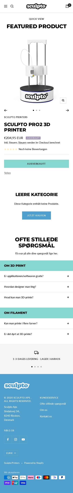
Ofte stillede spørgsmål (53, 403)
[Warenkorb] (67, 6)
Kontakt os (46, 416)
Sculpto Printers (16, 117)
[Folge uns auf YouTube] (23, 439)
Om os (43, 409)
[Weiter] (67, 110)
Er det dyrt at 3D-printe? (18, 333)
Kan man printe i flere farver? (20, 323)
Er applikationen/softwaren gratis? (23, 276)
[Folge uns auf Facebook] (8, 439)
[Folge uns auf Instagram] (15, 439)
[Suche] (12, 6)
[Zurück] (5, 110)
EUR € (9, 453)
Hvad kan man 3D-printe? (18, 297)
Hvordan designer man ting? (20, 286)
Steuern (22, 142)
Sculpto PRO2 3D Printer (27, 127)
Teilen (7, 172)
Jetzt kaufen (36, 215)
